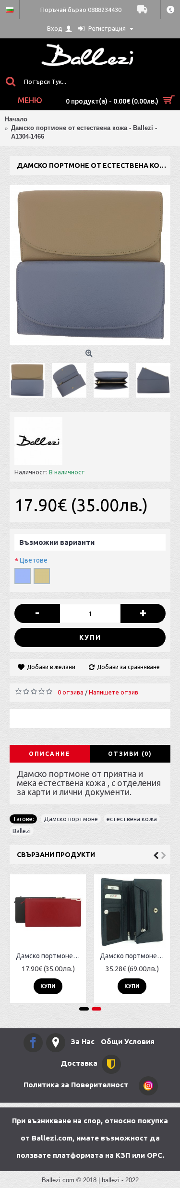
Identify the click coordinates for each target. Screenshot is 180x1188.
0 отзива (71, 692)
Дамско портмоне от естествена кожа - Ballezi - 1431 (50, 956)
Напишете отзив (113, 692)
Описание (50, 754)
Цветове (34, 560)
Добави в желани (51, 667)
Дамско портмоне (71, 818)
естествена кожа (132, 818)
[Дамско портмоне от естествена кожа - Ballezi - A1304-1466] (90, 265)
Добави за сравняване (128, 667)
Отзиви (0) (130, 754)
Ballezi (21, 830)
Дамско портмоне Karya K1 (134, 956)
